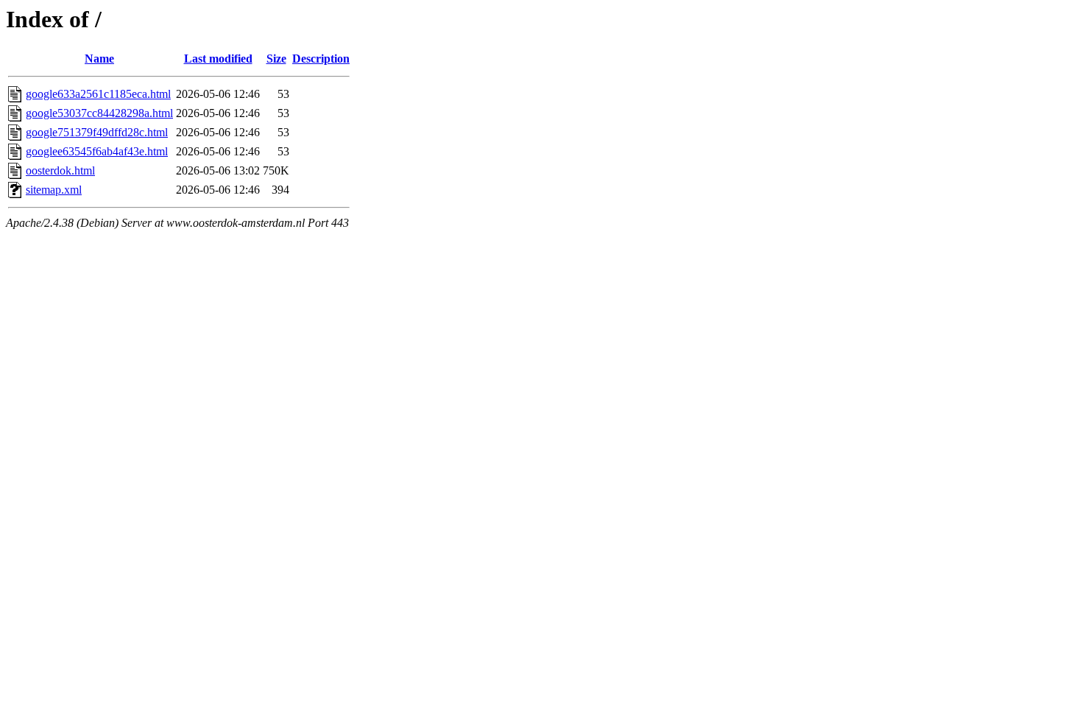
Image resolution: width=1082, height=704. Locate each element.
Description (321, 58)
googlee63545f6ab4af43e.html (97, 151)
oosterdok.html (60, 170)
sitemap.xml (54, 189)
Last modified (218, 58)
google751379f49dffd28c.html (97, 132)
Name (99, 58)
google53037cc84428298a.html (99, 113)
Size (276, 58)
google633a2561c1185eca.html (98, 94)
